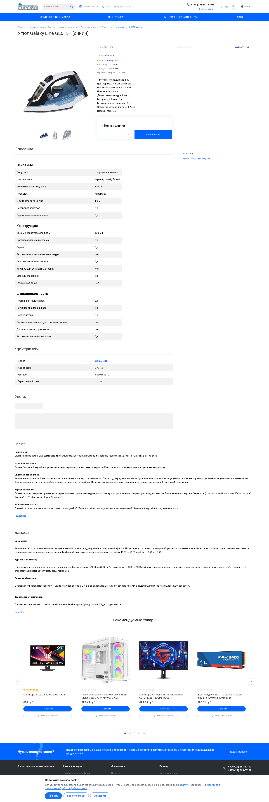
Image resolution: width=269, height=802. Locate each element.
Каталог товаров (72, 766)
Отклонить (100, 795)
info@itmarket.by (90, 7)
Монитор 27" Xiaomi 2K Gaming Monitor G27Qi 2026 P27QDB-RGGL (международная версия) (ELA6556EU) (161, 697)
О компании (118, 766)
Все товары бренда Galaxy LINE (196, 159)
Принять (53, 795)
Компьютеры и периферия (76, 773)
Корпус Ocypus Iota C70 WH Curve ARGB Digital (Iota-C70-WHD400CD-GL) (104, 696)
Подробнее (20, 516)
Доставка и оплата (169, 773)
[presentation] (76, 135)
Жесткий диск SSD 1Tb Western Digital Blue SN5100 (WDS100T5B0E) (219, 696)
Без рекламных (76, 795)
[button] (125, 733)
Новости (115, 773)
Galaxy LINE (112, 60)
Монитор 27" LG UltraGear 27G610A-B (44, 694)
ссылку (183, 784)
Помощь (164, 766)
